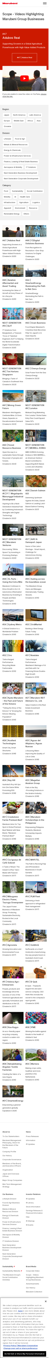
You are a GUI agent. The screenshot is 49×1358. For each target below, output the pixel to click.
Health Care (25, 197)
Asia (38, 121)
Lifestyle (7, 139)
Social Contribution (35, 191)
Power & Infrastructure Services (17, 156)
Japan (6, 115)
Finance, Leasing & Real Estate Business (21, 162)
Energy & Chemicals (12, 150)
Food (6, 191)
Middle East (19, 121)
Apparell (7, 208)
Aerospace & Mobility (13, 167)
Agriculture (23, 202)
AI (15, 197)
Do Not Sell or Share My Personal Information (24, 1354)
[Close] (46, 1301)
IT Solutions (31, 167)
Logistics (36, 202)
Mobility (7, 197)
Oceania (7, 126)
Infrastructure (9, 202)
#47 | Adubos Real (24, 57)
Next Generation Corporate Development (21, 179)
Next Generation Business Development (20, 173)
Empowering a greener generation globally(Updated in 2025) (11, 1108)
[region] (24, 1328)
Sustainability (17, 191)
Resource (33, 208)
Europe (7, 121)
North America (19, 115)
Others (26, 214)
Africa (30, 121)
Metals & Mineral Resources (15, 145)
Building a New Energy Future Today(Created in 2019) (34, 631)
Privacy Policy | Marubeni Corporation (20, 1345)
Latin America (35, 115)
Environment (20, 208)
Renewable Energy (11, 214)
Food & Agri (20, 139)
